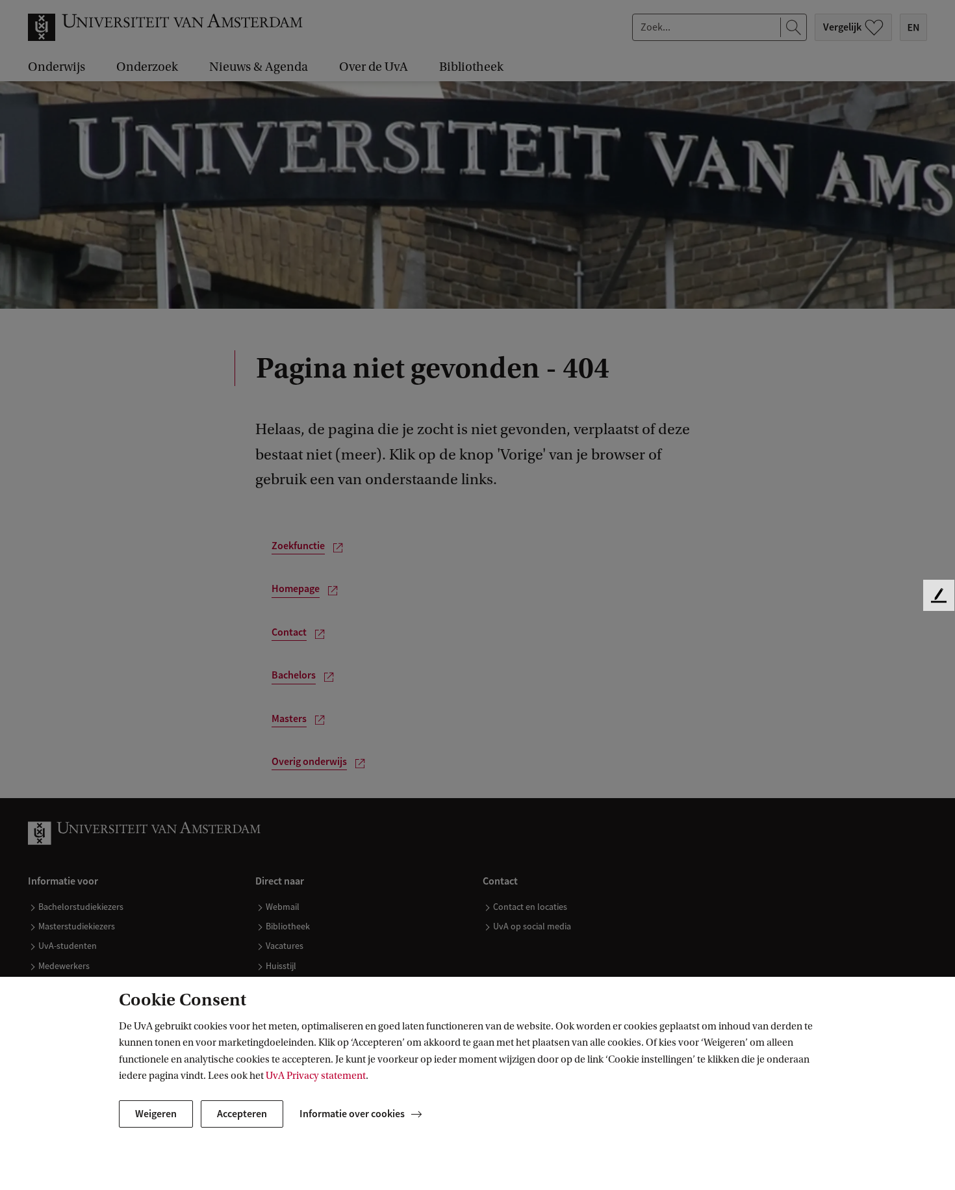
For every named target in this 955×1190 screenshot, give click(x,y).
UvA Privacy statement (316, 1075)
